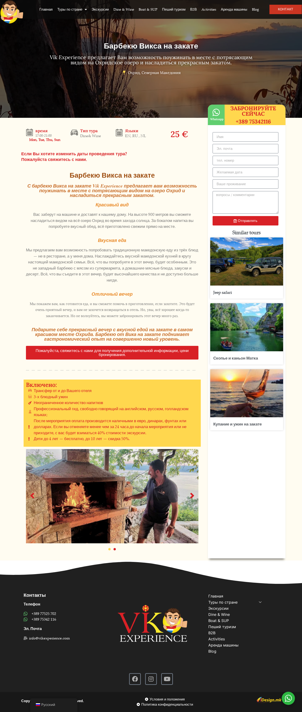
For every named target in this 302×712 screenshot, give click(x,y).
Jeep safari (222, 292)
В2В (193, 9)
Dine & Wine (123, 9)
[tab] (109, 549)
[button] (112, 353)
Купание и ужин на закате (237, 424)
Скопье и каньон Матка (235, 358)
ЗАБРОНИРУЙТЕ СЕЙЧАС (253, 111)
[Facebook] (135, 679)
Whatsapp (216, 119)
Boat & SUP (148, 9)
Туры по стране (69, 9)
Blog (255, 9)
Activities (208, 9)
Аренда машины (234, 9)
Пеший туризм (173, 9)
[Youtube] (167, 679)
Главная (46, 9)
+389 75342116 (253, 121)
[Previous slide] (32, 496)
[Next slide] (192, 496)
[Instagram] (151, 679)
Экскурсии (100, 9)
